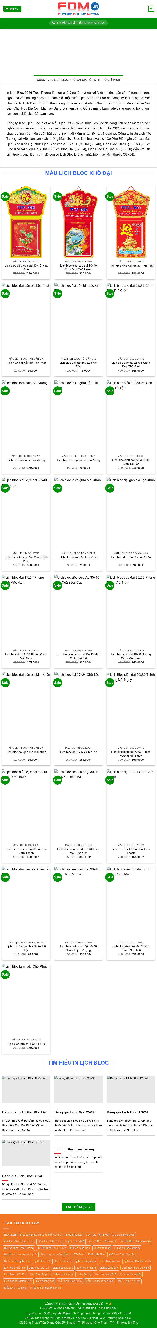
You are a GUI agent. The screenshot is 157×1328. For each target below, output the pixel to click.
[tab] (78, 79)
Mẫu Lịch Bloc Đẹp (129, 1281)
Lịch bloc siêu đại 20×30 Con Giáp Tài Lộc (131, 461)
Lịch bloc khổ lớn (14, 1267)
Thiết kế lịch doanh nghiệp (45, 1287)
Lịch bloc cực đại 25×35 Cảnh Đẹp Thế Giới (131, 364)
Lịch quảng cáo (45, 1281)
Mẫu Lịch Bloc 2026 (70, 1281)
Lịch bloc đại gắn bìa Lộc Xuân (131, 557)
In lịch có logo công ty (127, 1247)
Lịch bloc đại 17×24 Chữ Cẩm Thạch (131, 850)
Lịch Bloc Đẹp (38, 1274)
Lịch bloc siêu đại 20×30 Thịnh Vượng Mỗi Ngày (131, 753)
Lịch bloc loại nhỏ (63, 1267)
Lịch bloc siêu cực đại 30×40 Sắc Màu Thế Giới (78, 850)
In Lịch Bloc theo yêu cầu (135, 1241)
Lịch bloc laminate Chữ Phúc (26, 1043)
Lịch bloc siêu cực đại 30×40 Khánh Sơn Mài (130, 948)
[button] (12, 9)
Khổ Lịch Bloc (96, 1254)
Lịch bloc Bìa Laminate (137, 1261)
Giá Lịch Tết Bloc (49, 1241)
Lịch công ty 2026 (105, 1274)
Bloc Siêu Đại (74, 1234)
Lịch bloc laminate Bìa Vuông (26, 460)
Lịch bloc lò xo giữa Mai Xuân (78, 557)
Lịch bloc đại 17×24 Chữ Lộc (78, 752)
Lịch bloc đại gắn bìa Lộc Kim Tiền (78, 364)
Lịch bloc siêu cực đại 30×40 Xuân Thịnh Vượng (78, 948)
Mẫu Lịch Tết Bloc (15, 1287)
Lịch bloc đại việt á (61, 1274)
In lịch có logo (102, 1247)
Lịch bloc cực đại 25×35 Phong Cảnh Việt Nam (131, 656)
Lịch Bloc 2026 (42, 1261)
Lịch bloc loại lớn (39, 1267)
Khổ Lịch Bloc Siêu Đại (122, 1254)
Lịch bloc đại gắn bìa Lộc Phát (26, 362)
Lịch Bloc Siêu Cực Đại (135, 1267)
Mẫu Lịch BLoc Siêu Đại (99, 1281)
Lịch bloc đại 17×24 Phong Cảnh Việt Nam (26, 656)
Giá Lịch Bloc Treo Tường (19, 1241)
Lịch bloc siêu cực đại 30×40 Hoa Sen (26, 267)
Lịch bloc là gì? (109, 1267)
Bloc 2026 (10, 1234)
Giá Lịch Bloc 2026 (123, 1234)
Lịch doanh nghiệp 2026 (18, 1281)
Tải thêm (78, 1207)
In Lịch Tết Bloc (74, 1254)
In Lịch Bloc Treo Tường (19, 1247)
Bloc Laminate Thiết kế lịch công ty (41, 1234)
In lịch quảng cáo (51, 1254)
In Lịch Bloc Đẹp (80, 1247)
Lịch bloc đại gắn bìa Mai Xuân (26, 752)
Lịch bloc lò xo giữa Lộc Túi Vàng (78, 460)
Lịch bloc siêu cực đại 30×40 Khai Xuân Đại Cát (78, 656)
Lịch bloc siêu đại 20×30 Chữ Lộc (131, 265)
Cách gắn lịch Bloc (97, 1234)
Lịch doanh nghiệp (130, 1274)
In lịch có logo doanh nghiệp (20, 1254)
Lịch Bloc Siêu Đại (15, 1274)
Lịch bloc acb (63, 1261)
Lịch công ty (84, 1274)
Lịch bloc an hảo (110, 1261)
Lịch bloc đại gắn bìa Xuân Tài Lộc (26, 948)
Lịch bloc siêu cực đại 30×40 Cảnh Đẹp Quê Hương (78, 267)
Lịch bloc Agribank (85, 1261)
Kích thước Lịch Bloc (17, 1261)
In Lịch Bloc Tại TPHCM (51, 1247)
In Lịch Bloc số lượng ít (102, 1241)
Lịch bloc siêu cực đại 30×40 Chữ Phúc (26, 559)
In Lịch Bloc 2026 (74, 1241)
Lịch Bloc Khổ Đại (19, 144)
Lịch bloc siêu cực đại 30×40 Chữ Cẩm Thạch (26, 850)
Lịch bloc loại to (86, 1267)
